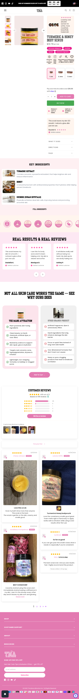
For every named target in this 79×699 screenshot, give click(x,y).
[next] (43, 30)
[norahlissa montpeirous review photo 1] (20, 558)
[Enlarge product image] (29, 30)
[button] (28, 401)
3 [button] (40, 606)
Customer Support (13, 627)
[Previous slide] (36, 274)
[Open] (5, 693)
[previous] (14, 30)
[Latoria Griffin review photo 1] (59, 482)
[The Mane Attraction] (39, 10)
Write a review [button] (39, 416)
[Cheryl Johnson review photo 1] (20, 482)
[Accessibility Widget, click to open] (75, 695)
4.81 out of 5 (45, 394)
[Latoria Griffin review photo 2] (58, 508)
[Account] (70, 10)
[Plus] (54, 96)
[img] (17, 453)
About (7, 636)
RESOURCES (9, 644)
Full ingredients (39, 209)
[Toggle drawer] (5, 10)
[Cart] (74, 10)
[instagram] (6, 3)
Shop (6, 619)
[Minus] (48, 96)
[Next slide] (42, 274)
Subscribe (25, 675)
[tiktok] (12, 3)
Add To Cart (39, 375)
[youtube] (9, 3)
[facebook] (2, 3)
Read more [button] (20, 597)
